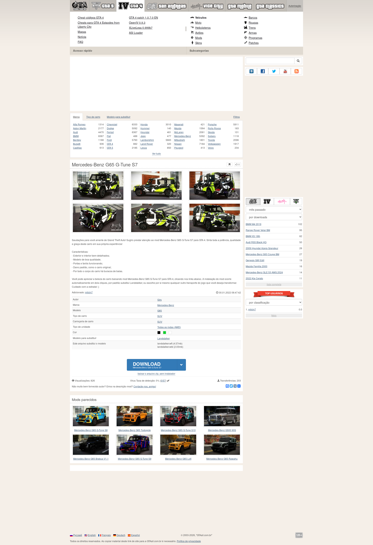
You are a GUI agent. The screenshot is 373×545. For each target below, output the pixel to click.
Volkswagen (214, 143)
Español (135, 535)
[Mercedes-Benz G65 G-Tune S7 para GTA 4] (98, 185)
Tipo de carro (93, 116)
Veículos (201, 17)
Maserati (178, 124)
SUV (159, 316)
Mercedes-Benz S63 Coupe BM (262, 254)
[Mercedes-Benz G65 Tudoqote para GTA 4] (134, 416)
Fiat (109, 136)
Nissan (178, 143)
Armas (253, 33)
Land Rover (146, 143)
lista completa (274, 284)
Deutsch (121, 535)
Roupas (253, 22)
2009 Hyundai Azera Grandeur (262, 248)
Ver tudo (156, 153)
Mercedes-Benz (182, 136)
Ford (109, 139)
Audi (75, 132)
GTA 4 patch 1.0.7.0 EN (143, 17)
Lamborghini (147, 139)
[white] (170, 332)
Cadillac (77, 147)
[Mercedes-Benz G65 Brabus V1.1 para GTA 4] (91, 445)
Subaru (212, 136)
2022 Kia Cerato (254, 278)
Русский (77, 535)
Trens (252, 28)
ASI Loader (136, 33)
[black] (158, 332)
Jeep (143, 136)
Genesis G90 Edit (255, 260)
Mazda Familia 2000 (256, 266)
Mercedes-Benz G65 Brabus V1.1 (91, 458)
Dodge (110, 128)
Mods (198, 38)
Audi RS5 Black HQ (256, 242)
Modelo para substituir (118, 116)
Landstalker (163, 338)
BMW (76, 136)
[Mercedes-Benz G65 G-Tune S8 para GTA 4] (91, 416)
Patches (254, 43)
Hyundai (144, 132)
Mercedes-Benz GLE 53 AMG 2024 (264, 272)
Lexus (143, 147)
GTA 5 (110, 147)
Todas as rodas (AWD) (169, 327)
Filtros (236, 116)
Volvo (211, 147)
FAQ (80, 42)
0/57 (163, 380)
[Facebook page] (262, 71)
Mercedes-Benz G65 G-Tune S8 (91, 430)
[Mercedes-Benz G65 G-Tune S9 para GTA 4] (134, 445)
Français (106, 535)
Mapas (82, 32)
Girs (159, 300)
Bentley (77, 139)
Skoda (211, 132)
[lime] (164, 332)
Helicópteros (203, 28)
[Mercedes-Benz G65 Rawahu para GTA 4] (222, 445)
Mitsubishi (179, 139)
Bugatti (76, 143)
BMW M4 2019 (253, 224)
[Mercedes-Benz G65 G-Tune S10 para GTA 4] (178, 416)
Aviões (199, 33)
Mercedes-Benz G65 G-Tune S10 (178, 430)
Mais (273, 315)
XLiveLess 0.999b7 (141, 28)
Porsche (212, 124)
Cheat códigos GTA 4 (91, 17)
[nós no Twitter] (274, 71)
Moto (198, 22)
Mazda (177, 128)
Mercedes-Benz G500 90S (222, 430)
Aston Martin (79, 128)
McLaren (179, 132)
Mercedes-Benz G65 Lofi (178, 458)
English (92, 535)
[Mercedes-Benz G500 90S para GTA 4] (222, 416)
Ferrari (110, 132)
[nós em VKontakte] (251, 71)
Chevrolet (112, 124)
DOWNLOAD (147, 365)
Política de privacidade (189, 541)
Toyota (211, 139)
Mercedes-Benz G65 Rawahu (222, 458)
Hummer (145, 128)
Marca (76, 116)
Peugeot (178, 147)
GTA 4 (110, 143)
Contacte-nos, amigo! (144, 386)
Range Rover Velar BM (258, 230)
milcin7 (89, 292)
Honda (144, 124)
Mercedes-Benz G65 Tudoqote (135, 430)
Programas (255, 38)
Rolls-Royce (214, 128)
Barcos (253, 17)
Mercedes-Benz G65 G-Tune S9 (134, 458)
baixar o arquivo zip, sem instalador (156, 373)
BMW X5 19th (253, 236)
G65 (159, 311)
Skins (198, 43)
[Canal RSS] (296, 71)
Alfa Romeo (79, 124)
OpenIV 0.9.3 (137, 22)
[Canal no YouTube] (285, 71)
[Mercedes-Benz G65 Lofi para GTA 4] (178, 445)
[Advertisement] (156, 84)
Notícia (82, 37)
